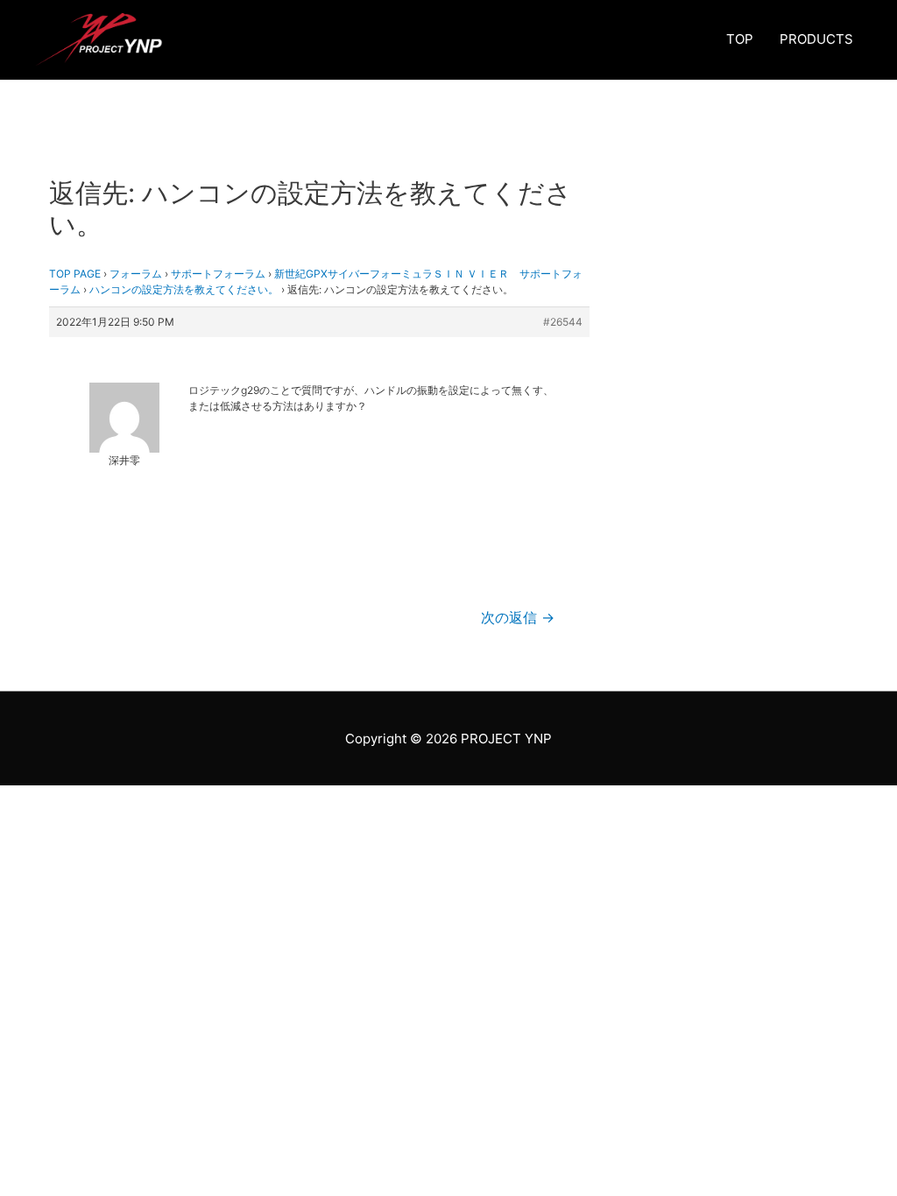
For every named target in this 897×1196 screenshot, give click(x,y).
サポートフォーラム (218, 273)
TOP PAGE (75, 273)
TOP (739, 39)
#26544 (563, 321)
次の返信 (517, 617)
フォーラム (135, 273)
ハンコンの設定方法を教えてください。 (184, 289)
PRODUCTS (816, 39)
